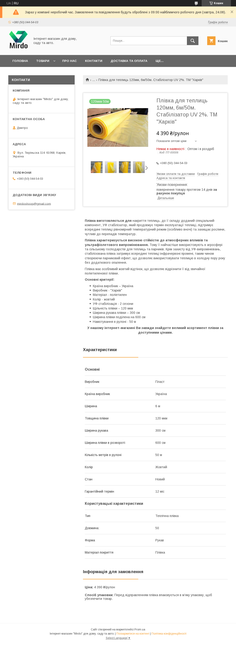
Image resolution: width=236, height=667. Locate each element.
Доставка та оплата (129, 61)
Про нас (69, 61)
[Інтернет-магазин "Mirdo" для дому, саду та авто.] (18, 49)
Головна (20, 61)
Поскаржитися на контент (132, 633)
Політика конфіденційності (168, 633)
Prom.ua (139, 629)
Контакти (93, 61)
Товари (42, 61)
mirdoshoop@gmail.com (34, 203)
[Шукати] (192, 40)
